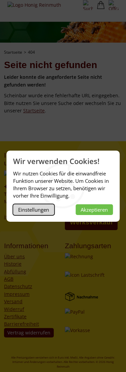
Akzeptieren (94, 209)
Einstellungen (33, 209)
